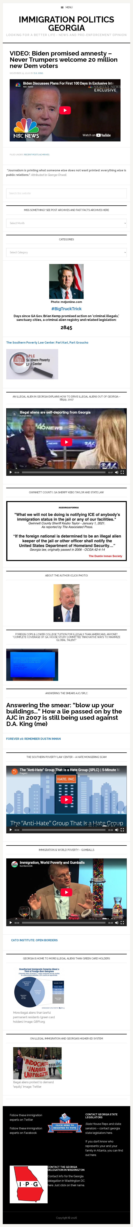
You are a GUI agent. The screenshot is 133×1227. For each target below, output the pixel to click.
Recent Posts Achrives (36, 154)
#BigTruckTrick (66, 308)
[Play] (10, 472)
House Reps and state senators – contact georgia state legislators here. (103, 1128)
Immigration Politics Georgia (66, 24)
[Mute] (116, 472)
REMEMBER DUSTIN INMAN (42, 738)
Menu (69, 7)
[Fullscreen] (122, 472)
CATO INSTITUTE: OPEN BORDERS (32, 940)
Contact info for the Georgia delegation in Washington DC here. (66, 1181)
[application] (66, 442)
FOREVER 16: (15, 738)
